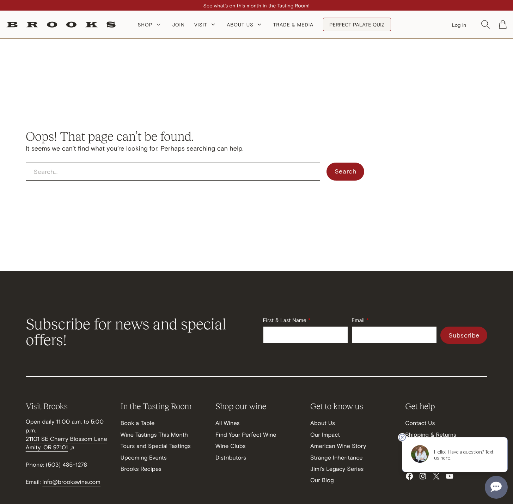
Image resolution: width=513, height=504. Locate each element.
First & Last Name (285, 320)
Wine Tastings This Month (154, 434)
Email (358, 320)
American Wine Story (338, 446)
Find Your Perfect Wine (245, 434)
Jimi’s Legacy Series (337, 469)
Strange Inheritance (336, 457)
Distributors (230, 457)
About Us (322, 423)
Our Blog (322, 480)
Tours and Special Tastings (156, 446)
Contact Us (420, 423)
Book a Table (138, 423)
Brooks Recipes (141, 469)
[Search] (485, 24)
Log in (459, 25)
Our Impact (325, 434)
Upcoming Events (144, 457)
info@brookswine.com (71, 482)
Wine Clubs (230, 446)
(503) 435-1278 (66, 464)
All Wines (227, 423)
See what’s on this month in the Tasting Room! (256, 5)
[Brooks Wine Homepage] (61, 25)
